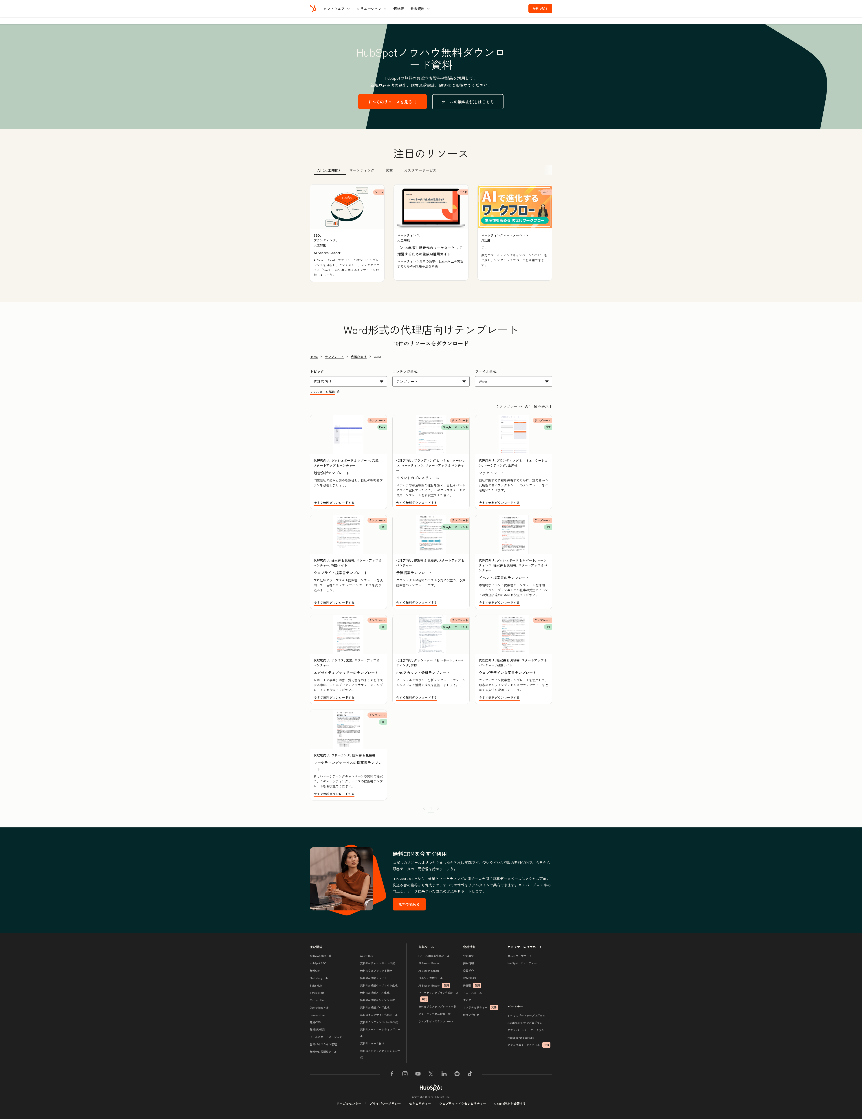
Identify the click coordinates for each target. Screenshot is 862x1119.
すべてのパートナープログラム (526, 1015)
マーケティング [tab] (361, 170)
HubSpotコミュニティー (522, 963)
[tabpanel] (431, 233)
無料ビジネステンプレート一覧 (437, 1006)
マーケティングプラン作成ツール (438, 996)
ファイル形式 (486, 371)
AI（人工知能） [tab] (329, 170)
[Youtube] (418, 1074)
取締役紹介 (470, 978)
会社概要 (468, 956)
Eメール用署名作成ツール (434, 956)
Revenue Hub (317, 1015)
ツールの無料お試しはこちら (468, 102)
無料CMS (315, 1022)
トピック (317, 371)
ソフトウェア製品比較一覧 (434, 1014)
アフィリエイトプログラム (528, 1045)
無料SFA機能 (317, 1029)
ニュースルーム (472, 992)
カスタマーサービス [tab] (420, 170)
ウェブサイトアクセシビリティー (462, 1103)
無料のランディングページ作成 (379, 1022)
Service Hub (317, 992)
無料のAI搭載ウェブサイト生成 (379, 985)
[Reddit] (457, 1074)
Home (314, 356)
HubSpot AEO (318, 963)
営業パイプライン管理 (323, 1044)
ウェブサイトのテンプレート (435, 1021)
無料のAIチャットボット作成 (377, 963)
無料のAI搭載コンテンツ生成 (377, 1000)
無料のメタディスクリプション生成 (380, 1054)
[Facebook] (392, 1074)
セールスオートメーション (326, 1037)
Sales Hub (316, 985)
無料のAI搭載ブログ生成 (374, 1007)
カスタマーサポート (520, 956)
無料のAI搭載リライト (373, 978)
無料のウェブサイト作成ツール (379, 1015)
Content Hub (317, 1000)
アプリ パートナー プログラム (526, 1030)
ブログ (467, 1000)
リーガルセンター (348, 1103)
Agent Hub (366, 956)
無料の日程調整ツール (323, 1051)
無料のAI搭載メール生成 (374, 992)
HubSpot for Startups (521, 1037)
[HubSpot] (313, 8)
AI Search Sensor (428, 970)
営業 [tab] (389, 170)
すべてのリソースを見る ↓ (392, 102)
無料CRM (315, 970)
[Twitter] (431, 1074)
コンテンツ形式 (405, 371)
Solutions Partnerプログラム (525, 1022)
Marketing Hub (319, 978)
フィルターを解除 (322, 391)
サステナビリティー (480, 1007)
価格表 (398, 8)
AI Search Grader (429, 963)
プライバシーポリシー (385, 1103)
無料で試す (540, 8)
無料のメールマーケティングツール (380, 1032)
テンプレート (334, 356)
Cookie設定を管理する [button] (510, 1103)
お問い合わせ (471, 1015)
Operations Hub (319, 1007)
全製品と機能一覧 (320, 956)
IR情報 (471, 985)
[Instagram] (405, 1074)
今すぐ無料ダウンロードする (334, 502)
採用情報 (468, 963)
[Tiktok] (470, 1074)
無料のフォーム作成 (372, 1043)
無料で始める (409, 904)
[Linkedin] (444, 1074)
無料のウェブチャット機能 (376, 970)
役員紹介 (468, 970)
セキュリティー (420, 1103)
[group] (347, 233)
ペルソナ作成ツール (430, 978)
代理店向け (359, 356)
